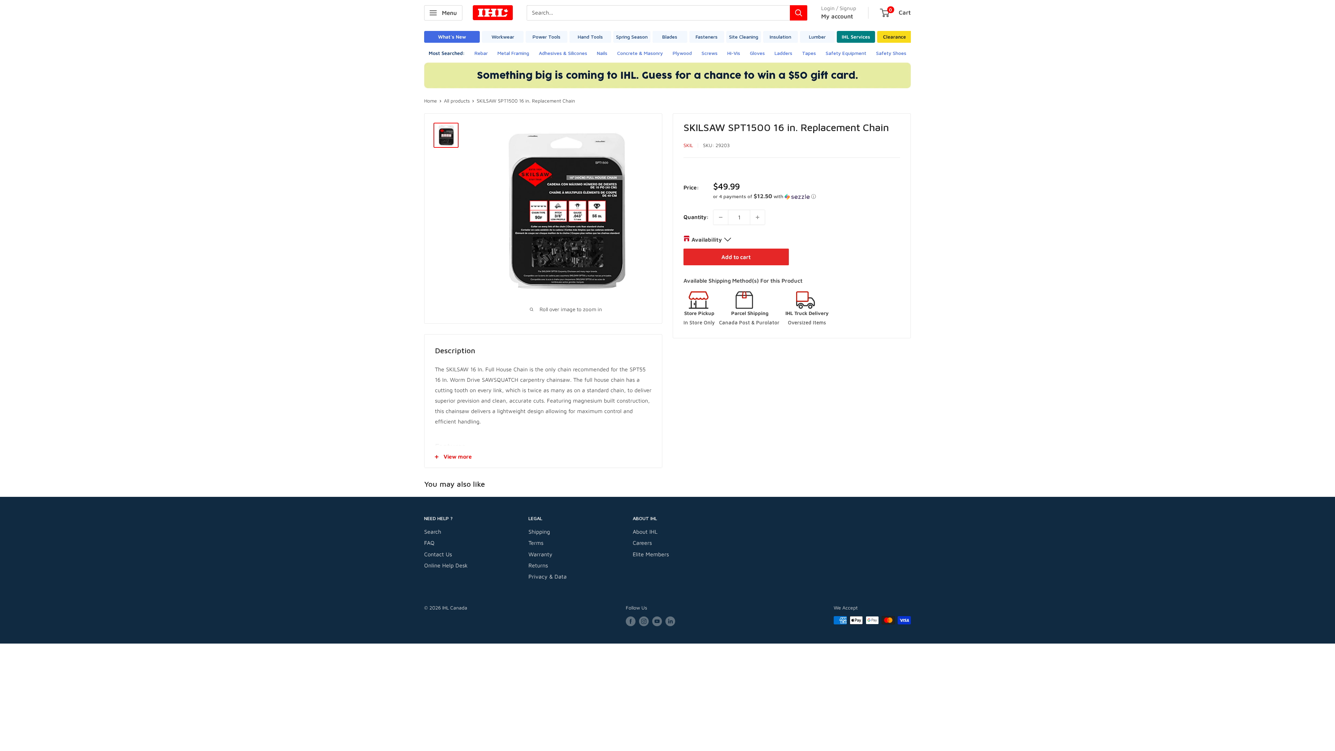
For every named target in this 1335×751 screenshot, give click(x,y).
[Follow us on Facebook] (631, 621)
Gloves (757, 53)
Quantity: (696, 217)
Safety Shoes (891, 53)
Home (430, 101)
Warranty (540, 554)
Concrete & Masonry (640, 53)
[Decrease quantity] (720, 217)
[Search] (798, 13)
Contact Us (438, 554)
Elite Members (651, 554)
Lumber (817, 37)
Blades (669, 37)
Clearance (894, 37)
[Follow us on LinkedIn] (670, 621)
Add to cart (736, 257)
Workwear (503, 37)
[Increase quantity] (757, 217)
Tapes (809, 53)
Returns (538, 565)
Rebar (481, 53)
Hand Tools (590, 37)
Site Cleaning (743, 37)
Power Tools (546, 37)
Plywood (682, 53)
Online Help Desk (446, 565)
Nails (602, 53)
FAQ (429, 543)
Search (432, 531)
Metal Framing (513, 53)
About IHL (645, 531)
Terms (535, 543)
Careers (642, 543)
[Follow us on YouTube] (657, 621)
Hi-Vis (733, 53)
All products (457, 101)
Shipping (539, 531)
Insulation (780, 37)
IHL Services (856, 37)
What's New (452, 37)
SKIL (688, 145)
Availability (706, 239)
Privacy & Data (547, 576)
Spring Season (632, 37)
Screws (710, 53)
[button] (806, 196)
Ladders (783, 53)
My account (837, 16)
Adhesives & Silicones (563, 53)
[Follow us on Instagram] (644, 621)
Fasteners (707, 37)
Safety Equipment (846, 53)
